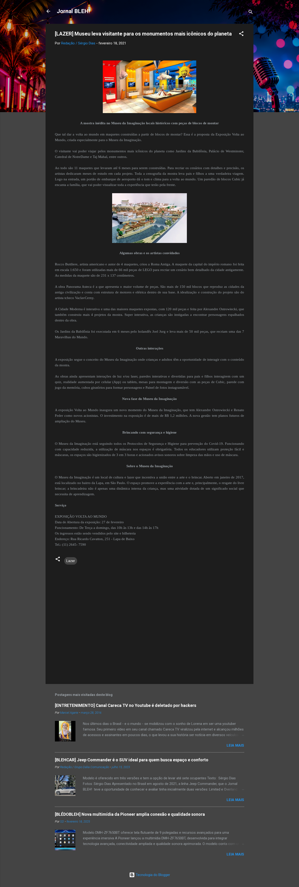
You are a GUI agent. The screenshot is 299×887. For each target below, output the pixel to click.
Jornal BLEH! (73, 11)
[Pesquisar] (250, 13)
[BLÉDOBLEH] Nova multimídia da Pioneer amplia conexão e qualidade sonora (130, 814)
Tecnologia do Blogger (152, 875)
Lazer (70, 561)
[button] (241, 34)
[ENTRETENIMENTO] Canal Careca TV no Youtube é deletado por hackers (125, 705)
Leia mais (235, 745)
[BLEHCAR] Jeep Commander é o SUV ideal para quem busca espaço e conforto (131, 759)
